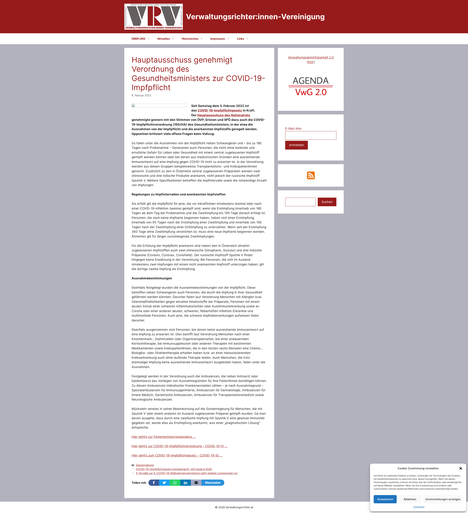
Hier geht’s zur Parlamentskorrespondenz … (164, 437)
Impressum (419, 506)
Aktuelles (163, 38)
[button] (461, 468)
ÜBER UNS (138, 38)
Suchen (327, 202)
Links (240, 38)
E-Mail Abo (293, 128)
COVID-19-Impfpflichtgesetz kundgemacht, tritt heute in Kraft (174, 469)
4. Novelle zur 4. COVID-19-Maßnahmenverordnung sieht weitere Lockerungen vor (187, 473)
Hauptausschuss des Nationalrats (223, 115)
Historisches (190, 38)
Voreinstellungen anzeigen (443, 499)
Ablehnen (410, 499)
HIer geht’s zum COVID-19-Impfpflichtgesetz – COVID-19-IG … (177, 455)
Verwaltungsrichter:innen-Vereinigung (255, 16)
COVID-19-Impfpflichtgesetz (220, 110)
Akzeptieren (385, 499)
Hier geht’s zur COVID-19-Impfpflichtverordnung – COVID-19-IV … (179, 446)
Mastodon (213, 482)
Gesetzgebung (145, 465)
